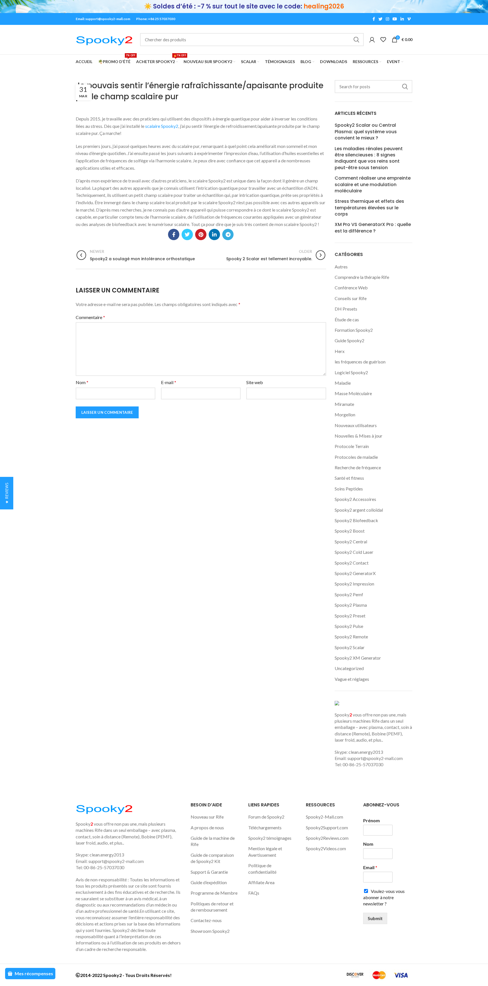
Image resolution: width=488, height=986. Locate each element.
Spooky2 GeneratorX (355, 573)
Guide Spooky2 (349, 340)
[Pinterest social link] (200, 234)
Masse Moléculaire (353, 393)
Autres (341, 266)
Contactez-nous (206, 920)
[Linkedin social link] (402, 19)
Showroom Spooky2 (210, 931)
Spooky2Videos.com (326, 848)
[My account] (372, 39)
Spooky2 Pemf (349, 594)
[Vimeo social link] (409, 19)
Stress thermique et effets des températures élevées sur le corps (369, 207)
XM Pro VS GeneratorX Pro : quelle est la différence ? (373, 227)
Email (370, 867)
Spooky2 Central (351, 541)
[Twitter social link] (380, 19)
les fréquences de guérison (360, 361)
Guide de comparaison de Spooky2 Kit (212, 858)
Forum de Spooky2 (266, 816)
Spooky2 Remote (351, 636)
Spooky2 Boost (350, 530)
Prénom (371, 820)
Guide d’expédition (209, 882)
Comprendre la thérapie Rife (362, 277)
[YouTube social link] (395, 19)
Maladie (343, 383)
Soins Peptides (349, 488)
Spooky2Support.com (327, 827)
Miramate (344, 404)
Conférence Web (351, 287)
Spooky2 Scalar (350, 647)
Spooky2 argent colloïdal (359, 510)
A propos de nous (207, 827)
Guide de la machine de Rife (213, 841)
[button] (6, 493)
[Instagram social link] (387, 19)
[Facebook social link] (374, 19)
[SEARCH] (356, 39)
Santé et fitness (349, 478)
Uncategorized (349, 668)
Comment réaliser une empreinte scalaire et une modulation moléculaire (373, 184)
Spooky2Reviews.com (327, 838)
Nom (82, 382)
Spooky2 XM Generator (358, 657)
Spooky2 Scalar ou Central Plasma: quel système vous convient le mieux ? (366, 131)
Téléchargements (265, 827)
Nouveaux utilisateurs (356, 425)
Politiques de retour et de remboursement (212, 906)
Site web (254, 382)
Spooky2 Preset (350, 615)
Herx (340, 351)
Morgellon (345, 414)
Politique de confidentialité (262, 868)
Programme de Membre (214, 892)
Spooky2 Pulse (349, 626)
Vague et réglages (352, 679)
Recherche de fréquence (358, 467)
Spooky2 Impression (354, 583)
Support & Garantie (209, 872)
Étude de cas (347, 319)
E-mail (168, 382)
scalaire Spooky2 (161, 126)
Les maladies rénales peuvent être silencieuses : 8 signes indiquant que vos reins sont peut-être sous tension (369, 158)
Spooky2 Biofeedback (356, 520)
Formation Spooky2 (354, 330)
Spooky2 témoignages (269, 838)
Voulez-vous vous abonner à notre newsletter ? (384, 897)
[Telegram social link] (228, 234)
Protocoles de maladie (356, 457)
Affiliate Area (261, 882)
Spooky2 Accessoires (355, 499)
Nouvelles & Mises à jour (358, 435)
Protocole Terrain (352, 446)
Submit (375, 918)
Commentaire (90, 317)
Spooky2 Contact (352, 562)
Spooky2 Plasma (351, 605)
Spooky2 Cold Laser (354, 552)
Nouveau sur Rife (207, 816)
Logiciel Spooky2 (351, 372)
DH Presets (346, 308)
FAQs (253, 892)
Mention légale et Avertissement (265, 851)
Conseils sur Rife (351, 298)
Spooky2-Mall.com (324, 816)
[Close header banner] (481, 6)
